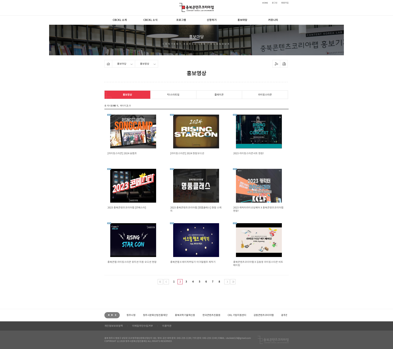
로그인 (274, 3)
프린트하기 (284, 63)
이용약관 (166, 326)
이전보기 (108, 314)
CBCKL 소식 (150, 20)
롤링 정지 (115, 314)
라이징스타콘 (265, 94)
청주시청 (130, 315)
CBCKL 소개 (120, 20)
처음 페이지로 (160, 281)
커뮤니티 (273, 20)
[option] (131, 315)
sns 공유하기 (276, 63)
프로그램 (181, 20)
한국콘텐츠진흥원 (211, 315)
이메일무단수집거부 (142, 326)
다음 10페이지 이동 (227, 281)
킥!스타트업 (173, 94)
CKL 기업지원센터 (237, 315)
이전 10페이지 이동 (166, 281)
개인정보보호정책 (113, 326)
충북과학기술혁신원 (185, 315)
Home (105, 61)
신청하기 (212, 20)
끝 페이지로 (232, 281)
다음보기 (112, 314)
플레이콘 (219, 94)
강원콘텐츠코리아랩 (264, 315)
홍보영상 (127, 94)
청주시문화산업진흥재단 (155, 315)
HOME (265, 3)
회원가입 (285, 3)
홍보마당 (242, 20)
